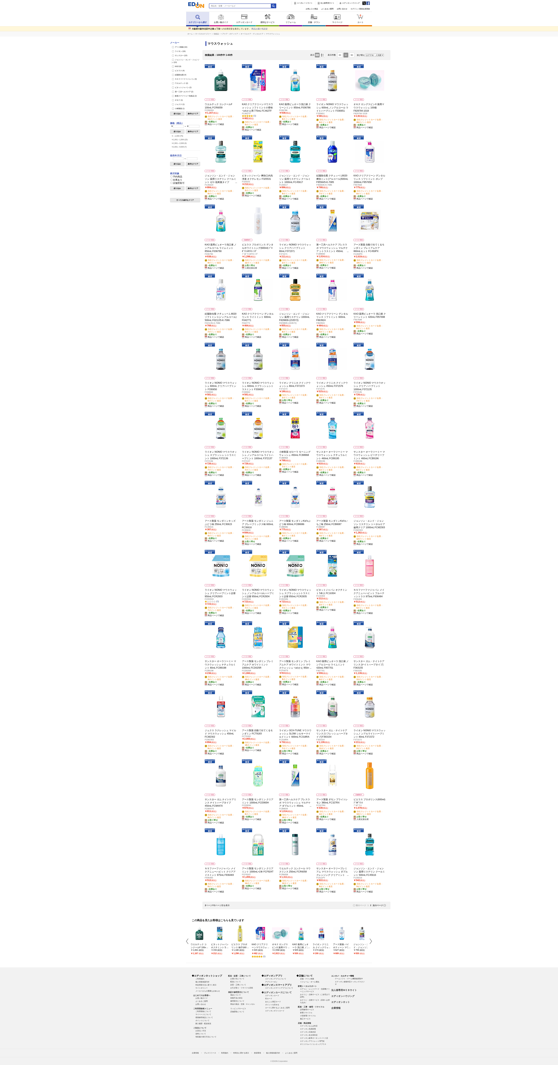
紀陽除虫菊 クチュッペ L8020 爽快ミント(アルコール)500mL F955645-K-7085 (332, 178)
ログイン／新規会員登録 (360, 9)
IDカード (268, 999)
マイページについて (203, 1014)
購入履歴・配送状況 (203, 1024)
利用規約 (224, 1053)
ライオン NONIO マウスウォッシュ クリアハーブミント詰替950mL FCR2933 (221, 593)
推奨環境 (257, 1053)
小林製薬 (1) (180, 109)
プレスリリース (210, 1053)
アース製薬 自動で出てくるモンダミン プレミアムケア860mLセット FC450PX (369, 247)
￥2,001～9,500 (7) (179, 147)
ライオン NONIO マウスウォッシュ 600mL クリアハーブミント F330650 (221, 386)
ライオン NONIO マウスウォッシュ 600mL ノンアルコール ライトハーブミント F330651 (332, 107)
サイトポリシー (201, 988)
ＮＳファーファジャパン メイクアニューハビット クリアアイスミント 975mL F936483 (220, 871)
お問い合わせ (342, 9)
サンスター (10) (181, 55)
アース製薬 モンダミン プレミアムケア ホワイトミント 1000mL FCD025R (257, 664)
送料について (200, 1034)
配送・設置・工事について (239, 976)
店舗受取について (237, 1012)
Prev (188, 941)
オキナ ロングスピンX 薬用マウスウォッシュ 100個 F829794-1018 (369, 107)
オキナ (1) (179, 100)
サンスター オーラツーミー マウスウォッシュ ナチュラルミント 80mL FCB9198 (220, 664)
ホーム (190, 34)
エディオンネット (340, 1002)
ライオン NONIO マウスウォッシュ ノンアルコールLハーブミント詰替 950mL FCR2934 (258, 593)
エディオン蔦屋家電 (308, 1029)
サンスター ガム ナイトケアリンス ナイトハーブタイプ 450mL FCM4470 (220, 802)
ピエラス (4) (180, 71)
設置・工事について (238, 985)
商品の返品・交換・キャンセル (242, 1004)
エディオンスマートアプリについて (279, 988)
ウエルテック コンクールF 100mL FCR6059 (199, 947)
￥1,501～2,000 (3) (179, 143)
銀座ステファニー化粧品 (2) (186, 96)
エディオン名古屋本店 (309, 1035)
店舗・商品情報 (304, 1023)
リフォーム (291, 22)
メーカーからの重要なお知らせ (207, 991)
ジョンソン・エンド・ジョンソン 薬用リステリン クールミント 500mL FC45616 (369, 871)
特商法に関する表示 (241, 1053)
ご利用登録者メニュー (202, 1008)
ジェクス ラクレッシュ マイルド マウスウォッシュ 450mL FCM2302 (220, 733)
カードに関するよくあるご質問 (277, 1008)
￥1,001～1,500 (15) (179, 140)
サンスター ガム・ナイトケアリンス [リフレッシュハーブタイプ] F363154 (332, 733)
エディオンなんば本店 (309, 1026)
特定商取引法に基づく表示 (205, 985)
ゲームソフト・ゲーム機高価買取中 (349, 979)
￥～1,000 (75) (177, 136)
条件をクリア (193, 114)
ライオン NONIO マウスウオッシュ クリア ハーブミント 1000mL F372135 (370, 386)
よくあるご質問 (327, 9)
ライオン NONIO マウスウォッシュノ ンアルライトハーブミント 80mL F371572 (370, 733)
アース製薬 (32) (181, 47)
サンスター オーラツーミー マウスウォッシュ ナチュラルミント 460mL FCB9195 (332, 455)
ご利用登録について (203, 1011)
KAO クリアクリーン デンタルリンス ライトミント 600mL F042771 (258, 317)
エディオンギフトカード (274, 1011)
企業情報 (336, 1008)
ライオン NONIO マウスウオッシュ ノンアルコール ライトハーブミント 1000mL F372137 (258, 455)
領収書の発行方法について (205, 1037)
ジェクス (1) (180, 104)
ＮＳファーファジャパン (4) (186, 79)
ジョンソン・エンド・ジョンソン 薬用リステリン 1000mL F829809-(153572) (294, 317)
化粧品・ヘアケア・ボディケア (226, 34)
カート (360, 18)
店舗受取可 (179, 183)
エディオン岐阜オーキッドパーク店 (314, 1038)
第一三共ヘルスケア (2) (184, 92)
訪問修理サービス (307, 1010)
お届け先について (237, 979)
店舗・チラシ (314, 22)
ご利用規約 (199, 979)
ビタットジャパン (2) (183, 87)
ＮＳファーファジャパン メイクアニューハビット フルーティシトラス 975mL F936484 (369, 593)
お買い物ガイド (221, 22)
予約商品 (177, 176)
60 (346, 55)
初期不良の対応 (236, 998)
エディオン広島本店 (308, 1032)
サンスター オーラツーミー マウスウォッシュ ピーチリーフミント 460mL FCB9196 (369, 455)
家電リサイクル (306, 1013)
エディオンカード (244, 22)
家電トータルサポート (307, 986)
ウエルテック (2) (181, 83)
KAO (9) (178, 66)
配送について (235, 982)
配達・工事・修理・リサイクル (311, 1007)
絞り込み (177, 114)
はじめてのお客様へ (201, 995)
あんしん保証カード (273, 1002)
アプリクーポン (271, 982)
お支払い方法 (200, 1031)
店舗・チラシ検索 (307, 979)
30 (340, 55)
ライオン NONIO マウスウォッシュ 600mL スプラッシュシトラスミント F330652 (258, 386)
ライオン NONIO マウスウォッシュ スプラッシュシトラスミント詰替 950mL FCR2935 (295, 593)
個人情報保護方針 (202, 982)
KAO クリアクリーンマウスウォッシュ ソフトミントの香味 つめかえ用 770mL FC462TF (257, 107)
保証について (235, 995)
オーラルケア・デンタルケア (252, 34)
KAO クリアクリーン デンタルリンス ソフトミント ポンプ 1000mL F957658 (369, 178)
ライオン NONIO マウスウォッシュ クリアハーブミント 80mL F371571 (295, 247)
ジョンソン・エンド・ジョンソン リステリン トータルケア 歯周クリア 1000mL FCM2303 (369, 524)
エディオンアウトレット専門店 (312, 1041)
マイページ (337, 22)
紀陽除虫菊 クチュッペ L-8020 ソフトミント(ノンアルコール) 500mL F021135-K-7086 (220, 317)
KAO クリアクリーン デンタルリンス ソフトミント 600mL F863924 (332, 317)
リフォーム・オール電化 (309, 982)
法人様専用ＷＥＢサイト (344, 990)
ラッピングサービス (238, 1009)
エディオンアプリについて (275, 979)
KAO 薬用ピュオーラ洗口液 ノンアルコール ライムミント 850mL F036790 (220, 247)
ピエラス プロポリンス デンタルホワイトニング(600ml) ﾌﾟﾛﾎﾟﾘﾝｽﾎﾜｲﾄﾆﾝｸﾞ (257, 247)
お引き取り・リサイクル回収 (241, 988)
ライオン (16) (180, 51)
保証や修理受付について (238, 992)
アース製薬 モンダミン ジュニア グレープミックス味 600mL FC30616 (257, 524)
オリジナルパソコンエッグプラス (313, 1044)
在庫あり (177, 180)
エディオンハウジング (351, 3)
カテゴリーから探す (198, 22)
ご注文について (199, 1028)
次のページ (378, 905)
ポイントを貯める (272, 1005)
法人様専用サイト (327, 3)
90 (352, 55)
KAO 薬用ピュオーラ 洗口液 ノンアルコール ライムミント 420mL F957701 (332, 664)
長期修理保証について (204, 1017)
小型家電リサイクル (308, 1016)
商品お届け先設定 (259, 29)
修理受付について (237, 1001)
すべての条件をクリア (185, 200)
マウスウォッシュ (273, 34)
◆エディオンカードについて (277, 992)
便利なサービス (267, 22)
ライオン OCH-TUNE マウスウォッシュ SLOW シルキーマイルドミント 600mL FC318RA (295, 733)
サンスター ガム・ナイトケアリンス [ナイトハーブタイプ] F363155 (369, 664)
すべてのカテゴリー (203, 34)
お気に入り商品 (312, 9)
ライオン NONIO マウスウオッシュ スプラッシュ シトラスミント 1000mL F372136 (221, 455)
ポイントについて (202, 1021)
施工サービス (305, 1019)
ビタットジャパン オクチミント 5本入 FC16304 (219, 947)
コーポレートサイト (305, 3)
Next (369, 941)
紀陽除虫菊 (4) (180, 75)
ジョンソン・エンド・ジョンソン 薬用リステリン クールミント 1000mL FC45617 (295, 178)
